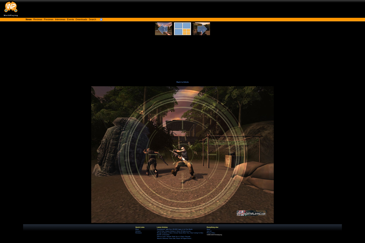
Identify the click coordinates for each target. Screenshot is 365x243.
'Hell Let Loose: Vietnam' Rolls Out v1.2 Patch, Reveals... (174, 236)
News (137, 229)
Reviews (37, 19)
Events (70, 19)
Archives (138, 231)
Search (92, 19)
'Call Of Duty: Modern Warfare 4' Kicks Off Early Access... (174, 231)
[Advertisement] (182, 56)
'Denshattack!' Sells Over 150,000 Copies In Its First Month (174, 229)
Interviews (60, 19)
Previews (48, 19)
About (208, 229)
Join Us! (209, 231)
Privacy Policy (211, 233)
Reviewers (138, 233)
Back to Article (183, 82)
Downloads (81, 19)
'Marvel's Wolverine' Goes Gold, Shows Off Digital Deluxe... (174, 238)
